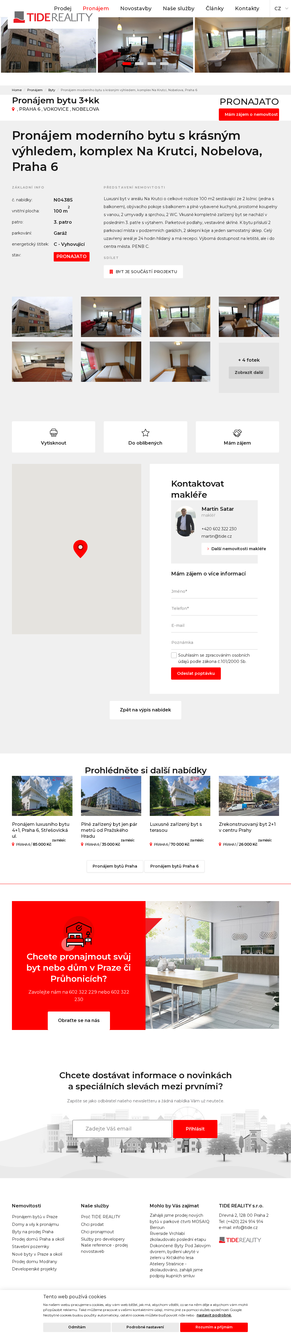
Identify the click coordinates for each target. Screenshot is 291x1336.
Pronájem (96, 8)
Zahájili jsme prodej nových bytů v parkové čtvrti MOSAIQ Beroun (179, 1221)
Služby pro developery (103, 1239)
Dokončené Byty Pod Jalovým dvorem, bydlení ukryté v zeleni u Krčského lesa (180, 1251)
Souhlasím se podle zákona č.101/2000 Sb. (214, 658)
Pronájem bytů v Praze (35, 1216)
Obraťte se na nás (79, 1020)
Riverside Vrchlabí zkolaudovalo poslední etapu (178, 1236)
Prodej (62, 8)
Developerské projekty (34, 1269)
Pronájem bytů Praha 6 (174, 866)
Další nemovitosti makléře (238, 548)
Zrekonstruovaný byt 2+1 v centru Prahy (247, 827)
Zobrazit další (249, 372)
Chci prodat (92, 1224)
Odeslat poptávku (196, 673)
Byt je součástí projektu (146, 271)
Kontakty (247, 8)
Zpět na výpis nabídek (145, 710)
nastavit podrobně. (214, 1315)
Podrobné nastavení (145, 1327)
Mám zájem (237, 443)
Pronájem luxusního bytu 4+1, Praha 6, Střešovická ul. (40, 830)
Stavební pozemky (30, 1246)
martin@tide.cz (216, 536)
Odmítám (77, 1327)
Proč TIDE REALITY (100, 1216)
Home (17, 90)
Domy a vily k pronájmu (35, 1224)
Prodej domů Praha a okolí (38, 1239)
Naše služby (178, 8)
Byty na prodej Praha (32, 1231)
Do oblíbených (145, 443)
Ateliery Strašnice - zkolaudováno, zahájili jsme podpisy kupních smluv (176, 1270)
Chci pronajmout (97, 1231)
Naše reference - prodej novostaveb (104, 1248)
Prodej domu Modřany (34, 1261)
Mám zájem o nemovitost (251, 114)
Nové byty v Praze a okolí (37, 1254)
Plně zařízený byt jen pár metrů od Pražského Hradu (109, 830)
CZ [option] (278, 8)
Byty (51, 90)
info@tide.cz (245, 1227)
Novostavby (135, 8)
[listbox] (280, 7)
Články (215, 8)
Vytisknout (53, 443)
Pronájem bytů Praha (115, 866)
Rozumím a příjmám (214, 1327)
